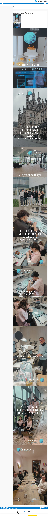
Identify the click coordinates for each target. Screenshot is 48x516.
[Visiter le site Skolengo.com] (43, 508)
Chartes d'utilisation (9, 508)
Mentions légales (5, 508)
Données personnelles (14, 508)
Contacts (1, 508)
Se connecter (41, 3)
